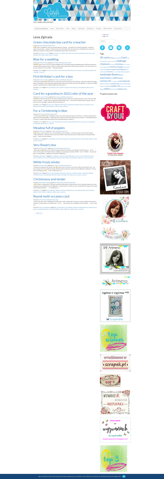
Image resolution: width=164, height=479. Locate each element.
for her (81, 156)
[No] (162, 476)
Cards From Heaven (41, 28)
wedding (35, 72)
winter (75, 175)
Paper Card (48, 209)
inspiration (39, 157)
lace (90, 53)
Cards (67, 28)
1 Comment (41, 72)
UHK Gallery (41, 55)
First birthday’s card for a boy (53, 76)
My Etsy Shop (59, 28)
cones (124, 64)
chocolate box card (44, 53)
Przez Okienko (42, 192)
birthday (53, 87)
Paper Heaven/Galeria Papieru (46, 106)
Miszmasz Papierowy (57, 175)
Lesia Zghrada (85, 70)
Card (52, 70)
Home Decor (90, 28)
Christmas (68, 173)
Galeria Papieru (121, 71)
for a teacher (74, 53)
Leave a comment (53, 55)
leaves (79, 70)
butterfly (118, 58)
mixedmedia (115, 84)
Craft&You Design (64, 87)
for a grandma (69, 104)
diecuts (56, 70)
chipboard (62, 173)
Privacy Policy (117, 28)
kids (112, 78)
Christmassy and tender (49, 179)
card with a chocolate (59, 53)
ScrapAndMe (36, 123)
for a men (115, 71)
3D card (48, 70)
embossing (68, 53)
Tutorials (98, 28)
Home (52, 28)
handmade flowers (84, 53)
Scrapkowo (49, 192)
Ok (124, 476)
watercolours (113, 89)
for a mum (76, 156)
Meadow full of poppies (49, 128)
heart (34, 157)
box (52, 156)
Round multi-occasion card (51, 196)
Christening (57, 122)
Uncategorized (46, 207)
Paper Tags (81, 28)
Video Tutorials (107, 28)
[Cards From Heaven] (82, 10)
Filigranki (71, 156)
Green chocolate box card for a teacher (59, 42)
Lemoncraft (105, 81)
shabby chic (93, 70)
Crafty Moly (85, 173)
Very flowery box (44, 145)
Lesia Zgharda (114, 81)
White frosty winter (46, 162)
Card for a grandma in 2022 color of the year (63, 93)
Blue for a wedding (46, 59)
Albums (74, 28)
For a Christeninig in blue (50, 111)
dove (62, 122)
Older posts (38, 213)
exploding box (42, 156)
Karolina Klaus (51, 45)
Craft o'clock (126, 67)
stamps (126, 86)
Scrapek (61, 209)
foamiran (75, 207)
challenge (56, 104)
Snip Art (122, 86)
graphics (127, 71)
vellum (47, 55)
